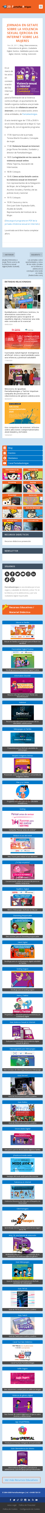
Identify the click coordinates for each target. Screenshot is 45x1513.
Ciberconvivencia (30, 45)
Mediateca (13, 458)
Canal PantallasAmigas (18, 463)
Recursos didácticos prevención (18, 541)
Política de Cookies (10, 1509)
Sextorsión (32, 54)
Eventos (16, 51)
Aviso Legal (11, 1505)
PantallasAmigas (29, 114)
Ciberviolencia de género (17, 48)
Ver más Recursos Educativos (21, 1480)
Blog (21, 45)
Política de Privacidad (27, 1505)
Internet (17, 54)
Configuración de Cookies (30, 1509)
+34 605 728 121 (34, 1492)
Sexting (24, 54)
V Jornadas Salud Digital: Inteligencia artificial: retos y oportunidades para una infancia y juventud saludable (22, 355)
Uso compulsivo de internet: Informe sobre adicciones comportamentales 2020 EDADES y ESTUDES (22, 429)
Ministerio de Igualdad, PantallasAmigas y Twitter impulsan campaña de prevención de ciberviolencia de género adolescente (22, 392)
